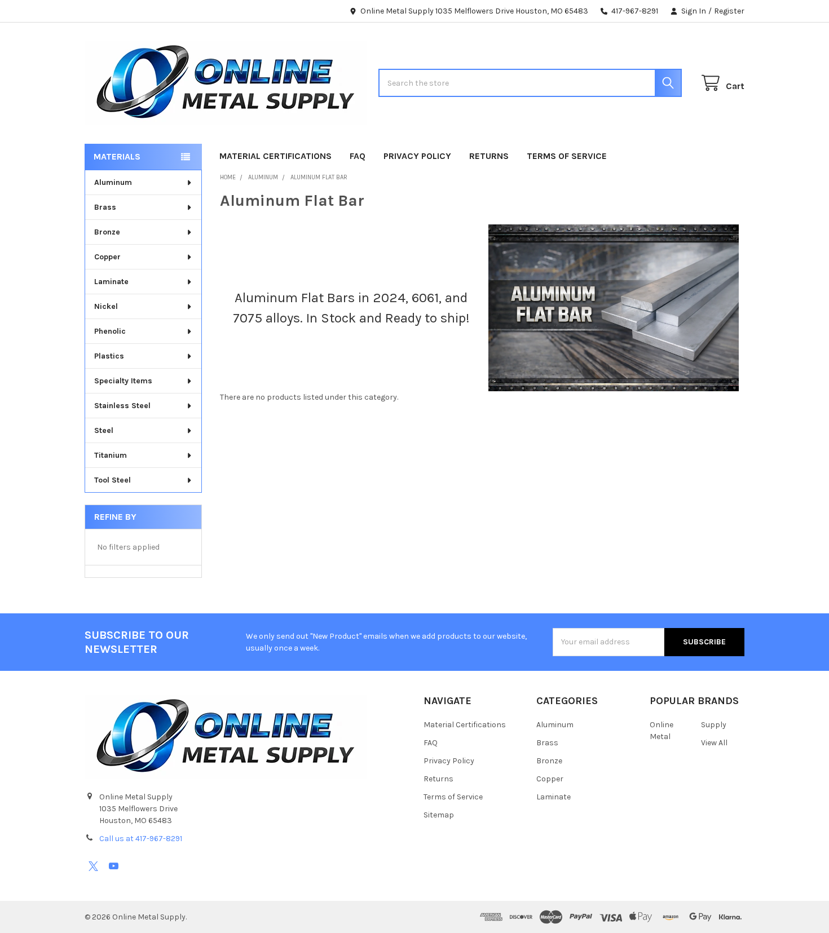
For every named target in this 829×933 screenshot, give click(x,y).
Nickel (106, 306)
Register (729, 11)
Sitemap (439, 815)
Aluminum (113, 182)
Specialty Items (123, 381)
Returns (489, 156)
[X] (93, 866)
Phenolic (110, 331)
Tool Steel (112, 480)
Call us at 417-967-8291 (140, 838)
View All (714, 743)
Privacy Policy (417, 156)
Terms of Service (567, 156)
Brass (105, 207)
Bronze (107, 232)
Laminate (111, 281)
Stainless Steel (122, 405)
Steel (103, 430)
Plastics (109, 356)
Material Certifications (275, 156)
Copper (107, 257)
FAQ (357, 156)
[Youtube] (113, 866)
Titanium (110, 455)
